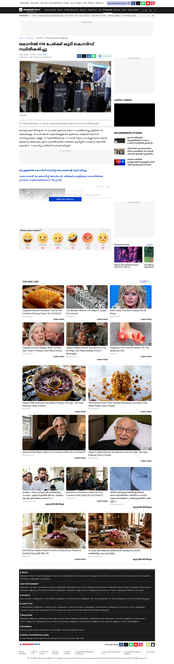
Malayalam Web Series (140, 587)
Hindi (85, 3)
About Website (22, 653)
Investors (151, 652)
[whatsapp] (143, 3)
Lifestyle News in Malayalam (32, 607)
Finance (81, 630)
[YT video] (148, 3)
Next (153, 15)
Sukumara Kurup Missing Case (51, 16)
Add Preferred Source (117, 3)
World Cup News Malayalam (138, 599)
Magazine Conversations (135, 618)
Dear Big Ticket (78, 638)
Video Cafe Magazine (130, 621)
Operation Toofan (99, 16)
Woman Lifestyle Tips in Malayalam (34, 610)
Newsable (34, 3)
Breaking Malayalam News (46, 576)
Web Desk (42, 55)
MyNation (99, 3)
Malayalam (24, 3)
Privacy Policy (56, 653)
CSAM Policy (67, 653)
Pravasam (108, 10)
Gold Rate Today (129, 16)
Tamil (72, 3)
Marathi (91, 3)
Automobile (133, 10)
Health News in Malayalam (106, 607)
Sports (83, 10)
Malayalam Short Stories (47, 621)
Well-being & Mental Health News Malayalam (91, 610)
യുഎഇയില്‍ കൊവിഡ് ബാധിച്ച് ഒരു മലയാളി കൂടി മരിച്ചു (53, 170)
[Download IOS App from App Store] (153, 644)
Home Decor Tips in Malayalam (131, 607)
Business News (26, 630)
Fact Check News (70, 630)
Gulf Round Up (64, 638)
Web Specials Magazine (110, 621)
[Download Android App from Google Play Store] (148, 644)
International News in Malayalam (136, 576)
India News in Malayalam (89, 576)
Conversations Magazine (68, 621)
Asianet (29, 644)
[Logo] (30, 10)
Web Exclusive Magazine (90, 621)
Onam (34, 16)
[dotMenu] (143, 10)
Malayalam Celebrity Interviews (130, 590)
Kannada (43, 3)
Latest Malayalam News (67, 576)
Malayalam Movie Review (98, 587)
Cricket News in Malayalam (54, 599)
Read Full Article (65, 199)
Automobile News (41, 630)
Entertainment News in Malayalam (52, 587)
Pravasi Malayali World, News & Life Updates (38, 638)
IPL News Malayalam (117, 599)
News (60, 10)
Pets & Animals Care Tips (61, 610)
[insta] (153, 3)
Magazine (92, 10)
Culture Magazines (27, 621)
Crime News (117, 576)
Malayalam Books (97, 618)
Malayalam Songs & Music (77, 590)
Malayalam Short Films (77, 587)
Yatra (124, 10)
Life (100, 10)
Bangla (78, 3)
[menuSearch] (155, 10)
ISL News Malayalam (99, 599)
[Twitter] (138, 3)
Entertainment (71, 10)
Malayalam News (27, 576)
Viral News (45, 579)
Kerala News (105, 576)
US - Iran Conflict (82, 16)
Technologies (55, 630)
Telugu (66, 3)
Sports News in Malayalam (31, 599)
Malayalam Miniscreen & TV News (102, 590)
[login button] (147, 10)
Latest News (50, 10)
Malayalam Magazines (29, 618)
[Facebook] (133, 3)
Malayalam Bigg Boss (28, 590)
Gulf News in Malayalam (30, 579)
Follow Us (107, 56)
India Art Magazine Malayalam (77, 618)
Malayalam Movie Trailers (119, 587)
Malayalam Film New (28, 587)
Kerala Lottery (114, 16)
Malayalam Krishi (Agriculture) (51, 618)
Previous (149, 15)
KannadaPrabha (55, 3)
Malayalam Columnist (114, 618)
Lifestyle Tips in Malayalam (56, 607)
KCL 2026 (69, 16)
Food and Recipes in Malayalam (82, 607)
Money (117, 10)
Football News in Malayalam (78, 599)
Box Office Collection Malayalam (52, 590)
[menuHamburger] (150, 10)
